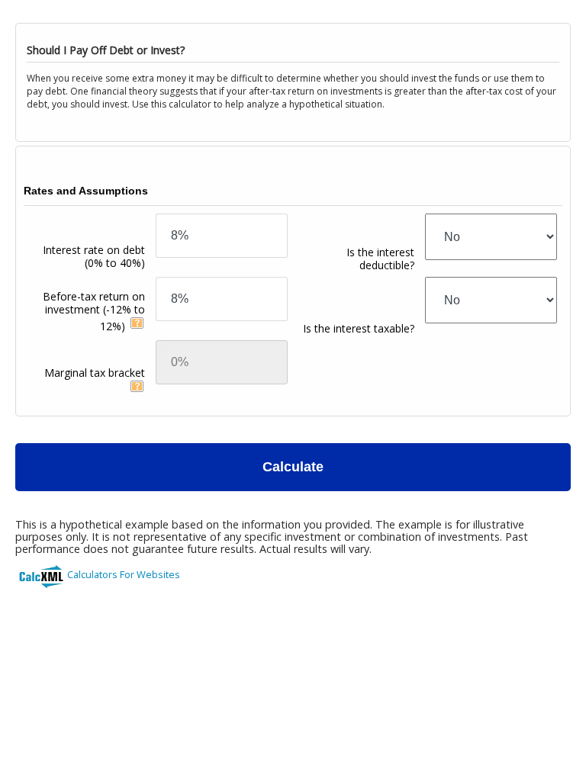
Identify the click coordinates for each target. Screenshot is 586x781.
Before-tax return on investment (94, 311)
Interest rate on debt (94, 256)
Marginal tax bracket (94, 372)
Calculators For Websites (123, 574)
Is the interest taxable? (358, 328)
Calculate (293, 466)
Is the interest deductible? (380, 258)
